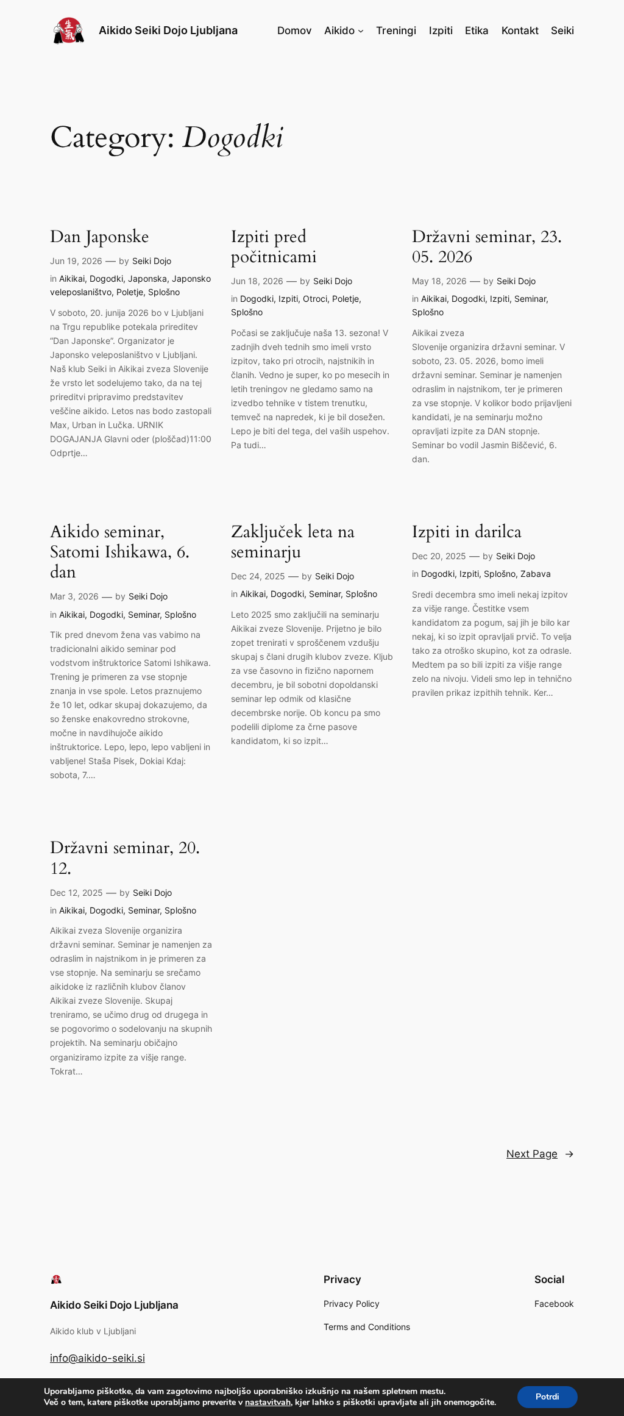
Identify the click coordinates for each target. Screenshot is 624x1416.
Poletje (129, 292)
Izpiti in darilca (467, 532)
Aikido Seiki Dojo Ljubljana (168, 30)
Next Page (540, 1154)
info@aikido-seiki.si (97, 1358)
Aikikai (72, 278)
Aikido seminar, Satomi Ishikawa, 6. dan (120, 552)
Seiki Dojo (151, 261)
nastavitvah (268, 1402)
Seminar (530, 298)
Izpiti (288, 298)
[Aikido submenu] (361, 30)
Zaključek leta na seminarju (293, 542)
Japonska (147, 278)
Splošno (164, 292)
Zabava (535, 573)
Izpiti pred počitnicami (274, 247)
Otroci (315, 298)
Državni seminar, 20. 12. (125, 858)
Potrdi (547, 1397)
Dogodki (106, 278)
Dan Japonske (99, 237)
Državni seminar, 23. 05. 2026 (487, 247)
